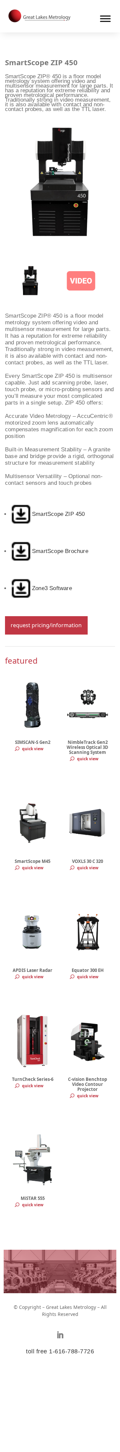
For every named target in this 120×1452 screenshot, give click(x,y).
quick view (32, 749)
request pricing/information (46, 625)
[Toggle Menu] (105, 18)
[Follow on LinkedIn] (60, 1335)
